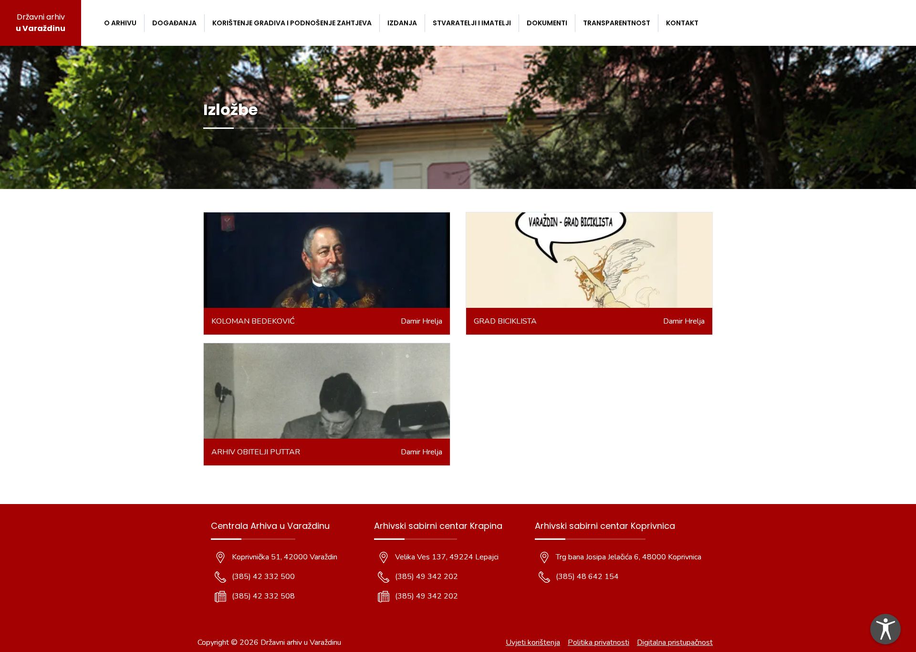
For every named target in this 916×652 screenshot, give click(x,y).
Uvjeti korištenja (533, 642)
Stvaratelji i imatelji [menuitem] (472, 23)
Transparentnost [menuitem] (616, 23)
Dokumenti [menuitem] (547, 23)
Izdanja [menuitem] (402, 23)
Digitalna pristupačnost (675, 642)
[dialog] (885, 629)
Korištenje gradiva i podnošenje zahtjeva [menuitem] (292, 23)
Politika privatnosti (598, 642)
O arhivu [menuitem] (120, 23)
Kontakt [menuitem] (682, 23)
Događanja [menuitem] (174, 23)
